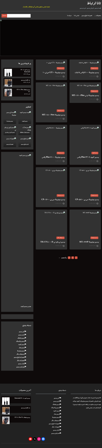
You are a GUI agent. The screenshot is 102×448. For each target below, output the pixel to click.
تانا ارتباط (94, 4)
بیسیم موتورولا (94, 68)
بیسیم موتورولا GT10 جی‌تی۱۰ (54, 73)
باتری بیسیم (21, 335)
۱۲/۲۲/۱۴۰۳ (92, 246)
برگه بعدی (63, 258)
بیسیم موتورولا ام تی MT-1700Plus (85, 96)
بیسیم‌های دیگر (60, 237)
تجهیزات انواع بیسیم (19, 357)
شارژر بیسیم (21, 364)
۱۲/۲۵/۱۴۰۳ (59, 76)
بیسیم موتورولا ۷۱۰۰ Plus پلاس (53, 157)
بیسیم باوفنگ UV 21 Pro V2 (23, 91)
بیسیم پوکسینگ (20, 341)
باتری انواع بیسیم (24, 144)
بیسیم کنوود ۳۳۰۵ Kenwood (25, 71)
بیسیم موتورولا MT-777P (89, 242)
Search (4, 15)
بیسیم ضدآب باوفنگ (24, 132)
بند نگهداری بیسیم (25, 80)
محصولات (98, 16)
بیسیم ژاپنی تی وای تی (10, 132)
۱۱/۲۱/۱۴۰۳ (92, 76)
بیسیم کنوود (94, 153)
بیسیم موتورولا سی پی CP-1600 (53, 200)
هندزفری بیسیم (20, 367)
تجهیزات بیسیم (9, 144)
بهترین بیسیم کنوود (26, 306)
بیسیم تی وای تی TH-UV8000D (52, 242)
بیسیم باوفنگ (21, 338)
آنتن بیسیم (22, 332)
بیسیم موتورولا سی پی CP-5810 (87, 200)
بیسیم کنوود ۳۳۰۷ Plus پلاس (88, 157)
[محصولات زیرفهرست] (95, 15)
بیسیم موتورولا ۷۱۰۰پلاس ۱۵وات (87, 73)
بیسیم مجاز (22, 348)
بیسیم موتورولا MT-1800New (53, 115)
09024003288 (28, 7)
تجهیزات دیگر (21, 360)
